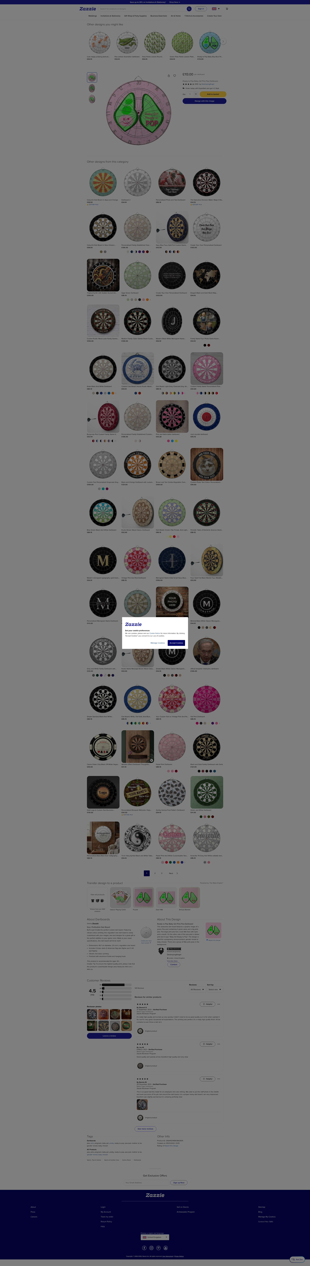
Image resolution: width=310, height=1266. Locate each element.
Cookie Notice (155, 633)
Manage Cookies (158, 643)
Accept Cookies (176, 643)
